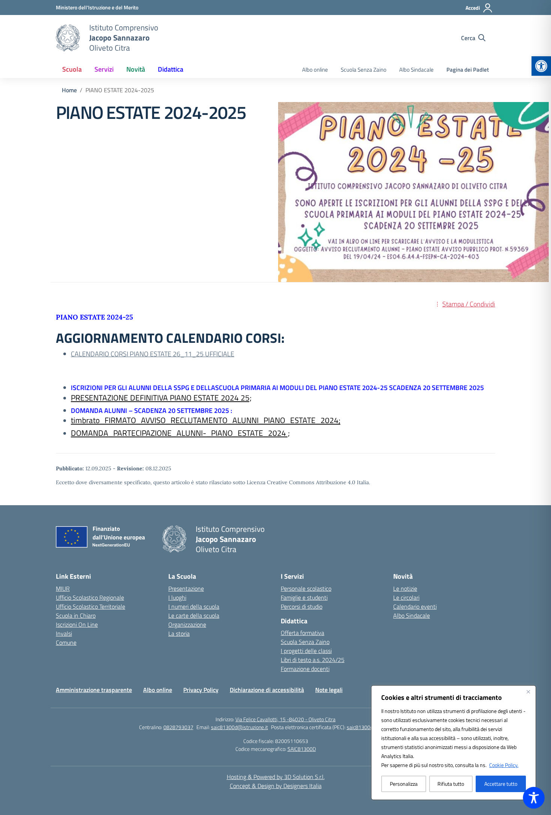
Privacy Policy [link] (201, 689)
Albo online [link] (315, 69)
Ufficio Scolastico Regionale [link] (90, 597)
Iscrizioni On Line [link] (77, 624)
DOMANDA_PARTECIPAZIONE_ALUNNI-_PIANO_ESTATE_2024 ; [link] (180, 433)
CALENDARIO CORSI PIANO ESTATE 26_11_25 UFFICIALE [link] (152, 354)
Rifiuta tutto (450, 784)
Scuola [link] (72, 69)
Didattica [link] (170, 69)
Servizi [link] (104, 69)
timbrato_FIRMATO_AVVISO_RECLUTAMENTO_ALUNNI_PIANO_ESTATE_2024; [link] (205, 420)
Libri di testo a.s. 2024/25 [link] (312, 659)
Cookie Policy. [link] (503, 765)
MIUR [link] (63, 588)
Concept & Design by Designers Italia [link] (276, 785)
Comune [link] (66, 642)
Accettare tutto (500, 784)
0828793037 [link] (178, 727)
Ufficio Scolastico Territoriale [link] (90, 606)
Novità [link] (135, 69)
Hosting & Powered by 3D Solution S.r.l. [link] (276, 776)
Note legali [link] (329, 689)
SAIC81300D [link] (301, 749)
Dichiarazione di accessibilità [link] (267, 689)
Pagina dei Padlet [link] (467, 69)
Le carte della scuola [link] (193, 615)
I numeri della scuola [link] (193, 606)
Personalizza (404, 784)
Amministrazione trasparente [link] (94, 689)
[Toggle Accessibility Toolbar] (533, 797)
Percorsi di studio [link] (301, 606)
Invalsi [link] (64, 633)
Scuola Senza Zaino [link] (363, 69)
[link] (541, 66)
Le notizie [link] (405, 588)
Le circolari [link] (406, 597)
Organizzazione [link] (187, 624)
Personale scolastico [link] (306, 588)
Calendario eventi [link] (415, 606)
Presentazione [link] (186, 588)
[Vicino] (528, 691)
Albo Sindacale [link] (416, 69)
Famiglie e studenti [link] (304, 597)
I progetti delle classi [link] (306, 650)
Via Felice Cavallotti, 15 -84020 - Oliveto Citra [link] (285, 719)
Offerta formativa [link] (302, 632)
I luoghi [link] (177, 597)
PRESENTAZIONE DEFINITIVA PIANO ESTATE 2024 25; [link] (161, 398)
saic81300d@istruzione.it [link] (239, 727)
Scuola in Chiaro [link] (76, 615)
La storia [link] (179, 633)
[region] (453, 742)
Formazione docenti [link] (305, 668)
